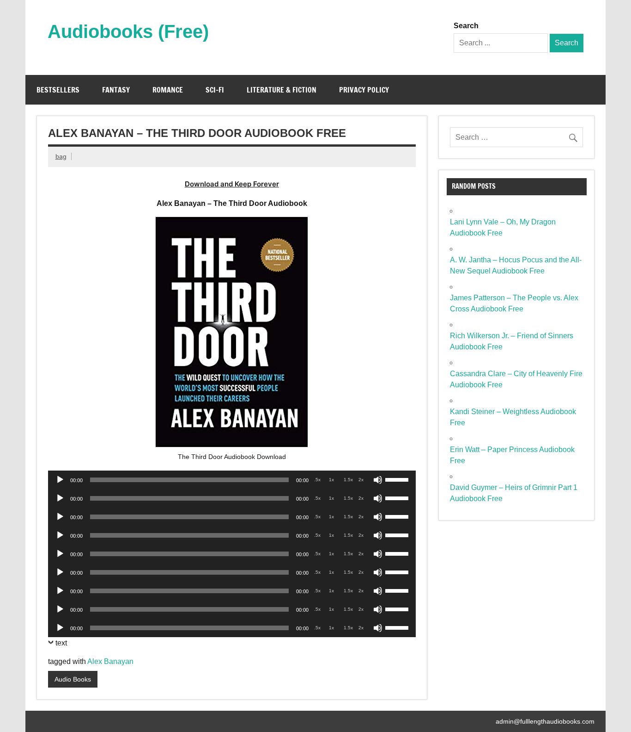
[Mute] (377, 479)
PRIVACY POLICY (364, 90)
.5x (317, 479)
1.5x (348, 479)
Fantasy (116, 90)
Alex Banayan (110, 661)
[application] (232, 480)
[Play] (60, 479)
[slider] (398, 479)
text (61, 643)
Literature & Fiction (281, 90)
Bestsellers (57, 90)
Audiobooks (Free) (128, 31)
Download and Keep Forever (232, 184)
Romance (167, 90)
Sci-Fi (215, 90)
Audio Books (73, 679)
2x (361, 479)
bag (61, 156)
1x (331, 479)
